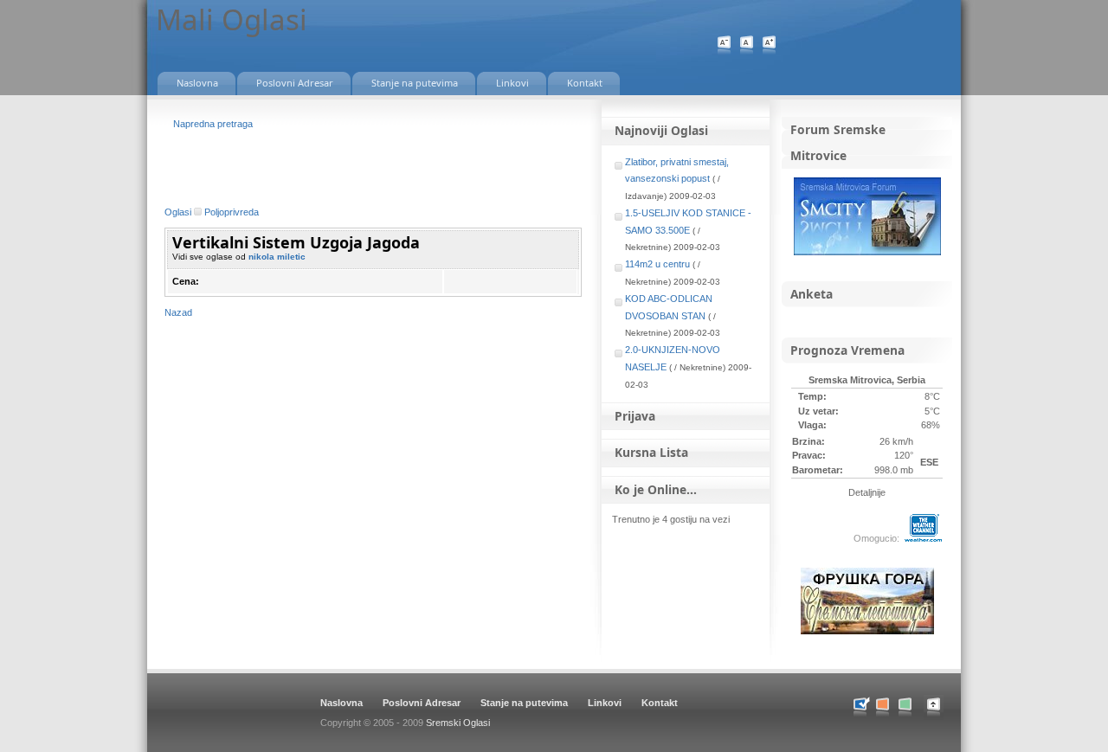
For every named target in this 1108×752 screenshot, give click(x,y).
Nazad (178, 312)
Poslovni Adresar (422, 702)
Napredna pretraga (213, 124)
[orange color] (882, 707)
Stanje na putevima (524, 702)
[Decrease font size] (724, 45)
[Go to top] (942, 716)
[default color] (860, 707)
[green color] (905, 707)
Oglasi (177, 212)
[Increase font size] (769, 45)
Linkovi (605, 702)
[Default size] (747, 45)
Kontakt (659, 702)
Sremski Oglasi (458, 722)
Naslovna (341, 702)
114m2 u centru (657, 264)
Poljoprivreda (231, 212)
